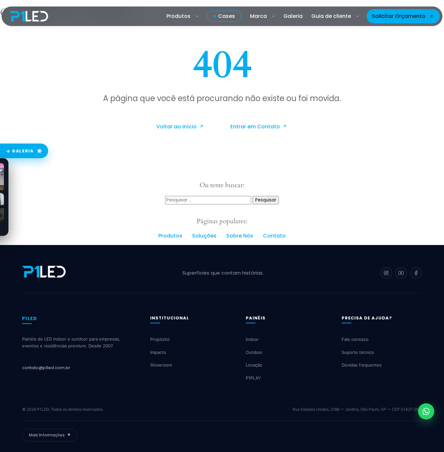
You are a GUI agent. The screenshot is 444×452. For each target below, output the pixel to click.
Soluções (204, 235)
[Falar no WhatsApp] (426, 411)
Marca (258, 16)
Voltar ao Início (177, 126)
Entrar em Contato (255, 126)
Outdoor (254, 352)
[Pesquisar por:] (209, 199)
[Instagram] (386, 273)
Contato (274, 235)
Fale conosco (355, 339)
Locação (254, 365)
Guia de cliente (331, 16)
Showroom (161, 365)
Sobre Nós (239, 235)
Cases (226, 16)
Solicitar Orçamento (398, 16)
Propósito (160, 339)
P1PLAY (253, 378)
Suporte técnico (358, 352)
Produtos (178, 16)
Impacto (158, 352)
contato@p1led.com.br (46, 368)
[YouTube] (401, 273)
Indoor (252, 339)
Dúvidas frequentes (362, 365)
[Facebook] (416, 273)
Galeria (293, 16)
